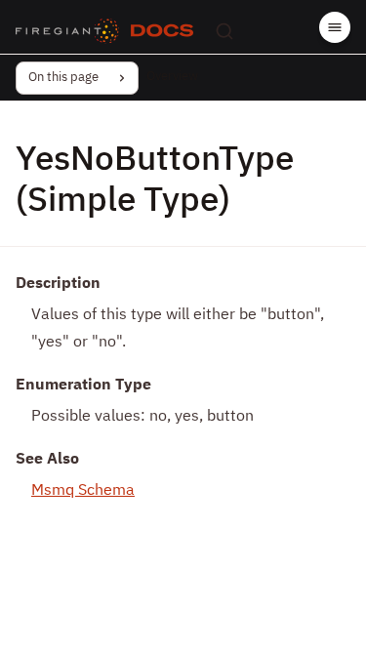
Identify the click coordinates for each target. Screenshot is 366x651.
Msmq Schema (83, 491)
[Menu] (334, 27)
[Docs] (162, 31)
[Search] (224, 31)
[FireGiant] (67, 31)
